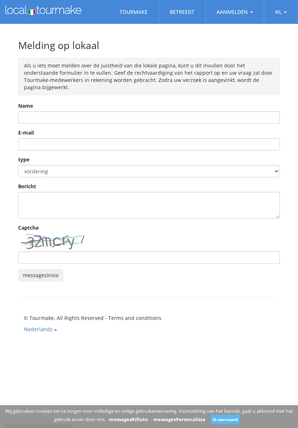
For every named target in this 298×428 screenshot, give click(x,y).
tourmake (134, 11)
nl (278, 11)
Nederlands (39, 329)
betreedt (182, 11)
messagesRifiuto (128, 419)
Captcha (28, 227)
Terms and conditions (134, 317)
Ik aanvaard (225, 419)
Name (25, 105)
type (23, 159)
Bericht (27, 186)
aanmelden (232, 11)
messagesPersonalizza (179, 419)
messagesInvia (41, 275)
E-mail (26, 132)
